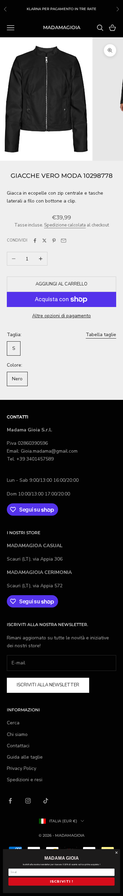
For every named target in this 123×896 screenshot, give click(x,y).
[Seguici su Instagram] (28, 800)
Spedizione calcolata (65, 225)
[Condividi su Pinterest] (54, 240)
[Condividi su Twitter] (44, 240)
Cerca (13, 723)
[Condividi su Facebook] (35, 240)
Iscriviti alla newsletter (48, 685)
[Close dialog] (116, 852)
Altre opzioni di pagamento (61, 315)
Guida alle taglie (25, 757)
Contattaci (18, 745)
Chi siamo (17, 734)
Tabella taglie (101, 334)
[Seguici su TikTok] (45, 800)
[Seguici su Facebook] (10, 800)
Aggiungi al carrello (61, 284)
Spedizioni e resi (24, 779)
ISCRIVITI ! (61, 881)
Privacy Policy (21, 768)
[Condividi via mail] (63, 240)
